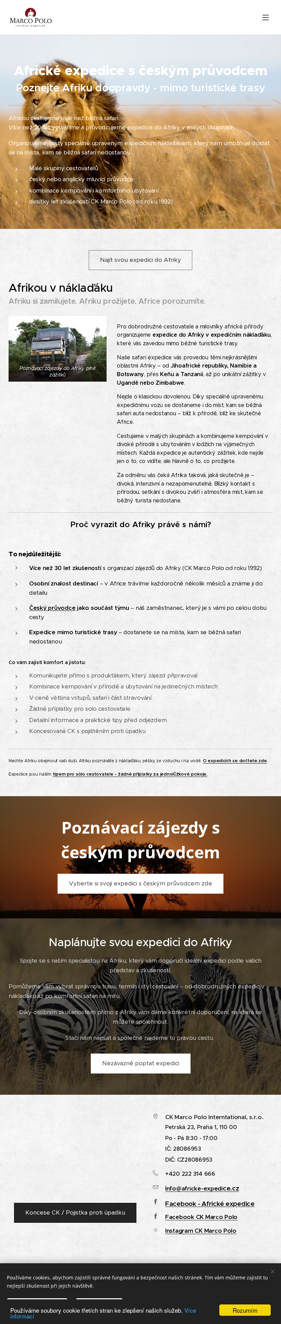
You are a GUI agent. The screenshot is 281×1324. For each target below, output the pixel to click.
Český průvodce (52, 608)
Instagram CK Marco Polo (200, 1230)
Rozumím (245, 1310)
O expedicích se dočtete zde (235, 761)
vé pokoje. (195, 774)
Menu (265, 17)
